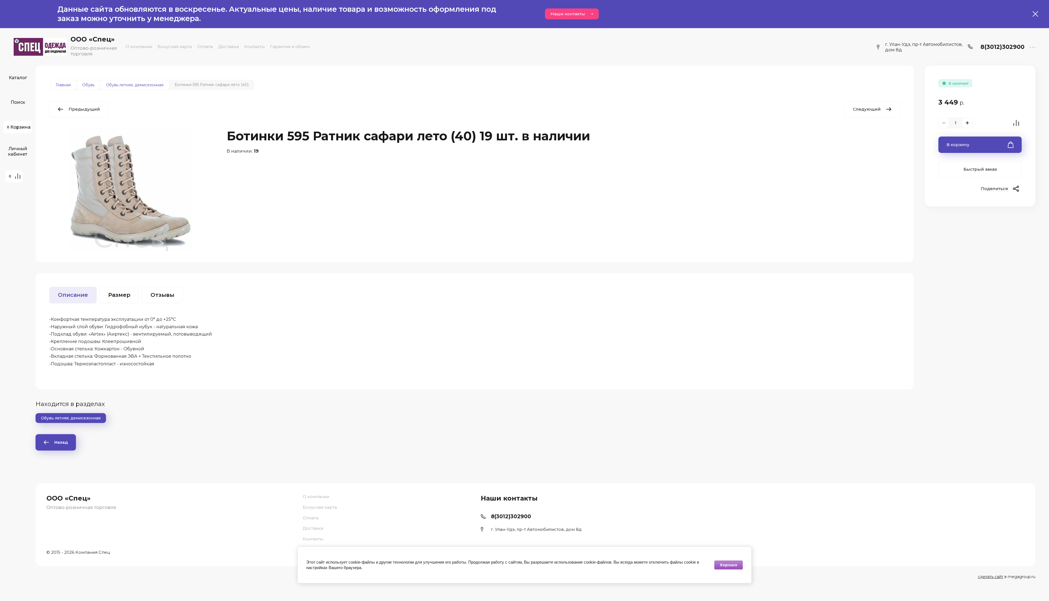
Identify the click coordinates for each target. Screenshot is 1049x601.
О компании (139, 46)
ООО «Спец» (92, 39)
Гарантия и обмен (290, 46)
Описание (73, 295)
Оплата (205, 46)
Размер (119, 295)
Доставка (228, 46)
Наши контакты (567, 13)
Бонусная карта (175, 46)
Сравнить (1016, 122)
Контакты (254, 46)
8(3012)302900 (1002, 46)
